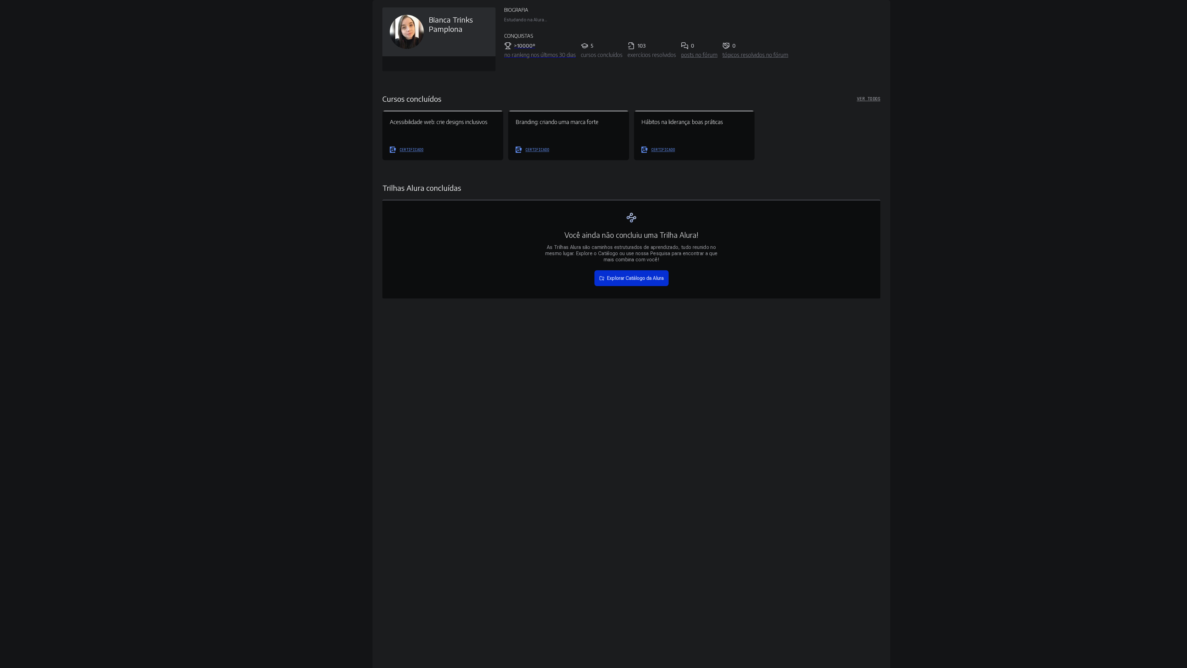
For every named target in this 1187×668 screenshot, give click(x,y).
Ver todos (868, 98)
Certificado (411, 149)
